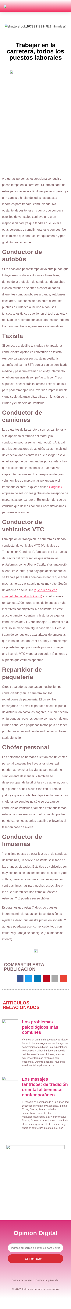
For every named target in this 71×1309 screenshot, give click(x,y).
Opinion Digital (35, 1233)
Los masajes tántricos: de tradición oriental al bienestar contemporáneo (45, 1087)
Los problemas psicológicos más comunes (40, 1027)
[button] (65, 6)
